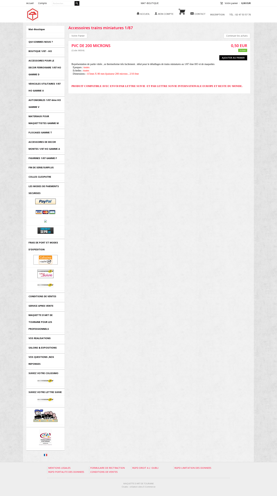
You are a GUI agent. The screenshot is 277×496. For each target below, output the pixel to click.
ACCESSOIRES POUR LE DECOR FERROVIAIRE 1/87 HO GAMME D (45, 67)
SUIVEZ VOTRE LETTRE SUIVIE (45, 392)
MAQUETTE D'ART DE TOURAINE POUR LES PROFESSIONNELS (41, 322)
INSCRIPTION (217, 14)
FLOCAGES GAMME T (40, 132)
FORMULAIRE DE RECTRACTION (107, 467)
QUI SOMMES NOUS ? (41, 41)
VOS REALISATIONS (40, 338)
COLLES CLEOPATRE (40, 176)
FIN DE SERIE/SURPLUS (41, 167)
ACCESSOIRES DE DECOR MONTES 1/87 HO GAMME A (44, 145)
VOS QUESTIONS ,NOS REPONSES (41, 360)
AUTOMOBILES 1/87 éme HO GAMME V (45, 103)
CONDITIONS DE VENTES (42, 296)
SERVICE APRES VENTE (41, 305)
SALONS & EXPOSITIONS (43, 347)
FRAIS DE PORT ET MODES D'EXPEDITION (43, 246)
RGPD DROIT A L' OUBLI (145, 467)
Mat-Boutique (37, 29)
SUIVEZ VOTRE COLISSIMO (43, 373)
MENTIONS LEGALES (59, 467)
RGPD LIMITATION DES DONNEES (192, 467)
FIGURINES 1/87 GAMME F (43, 158)
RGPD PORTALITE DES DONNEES (66, 471)
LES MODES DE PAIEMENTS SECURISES (44, 190)
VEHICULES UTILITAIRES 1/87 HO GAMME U (45, 87)
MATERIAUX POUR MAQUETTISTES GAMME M (44, 120)
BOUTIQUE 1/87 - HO (40, 51)
